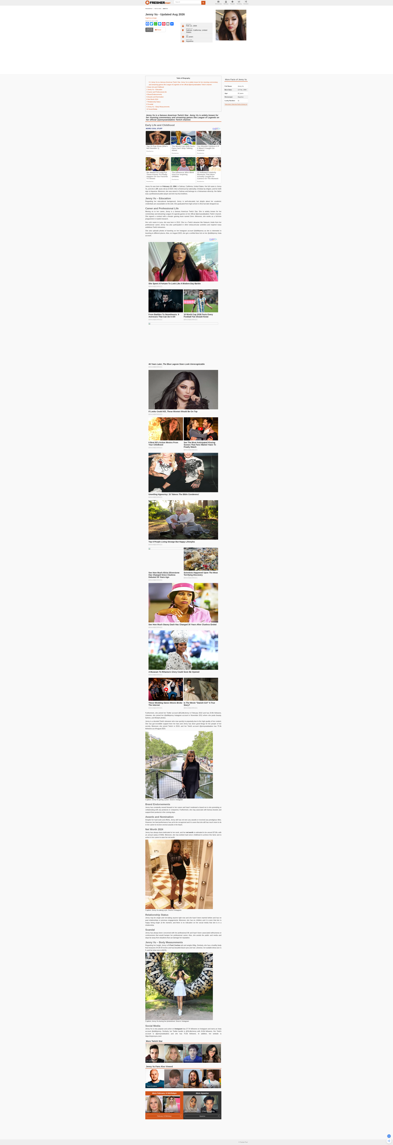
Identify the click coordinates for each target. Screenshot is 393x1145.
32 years (189, 37)
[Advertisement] (196, 57)
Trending (239, 4)
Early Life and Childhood (155, 87)
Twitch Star (157, 8)
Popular (232, 4)
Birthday (226, 4)
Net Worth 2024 (152, 99)
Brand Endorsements (154, 94)
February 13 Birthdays (164, 1116)
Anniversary (218, 4)
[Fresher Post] (158, 3)
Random (246, 4)
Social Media (151, 109)
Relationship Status (153, 102)
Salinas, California (193, 30)
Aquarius (189, 41)
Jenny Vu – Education (154, 89)
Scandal (149, 104)
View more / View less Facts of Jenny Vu (236, 104)
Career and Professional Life (156, 92)
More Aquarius (202, 1093)
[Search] (203, 3)
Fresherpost (148, 8)
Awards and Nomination (155, 97)
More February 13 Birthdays (164, 1093)
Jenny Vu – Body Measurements (158, 107)
